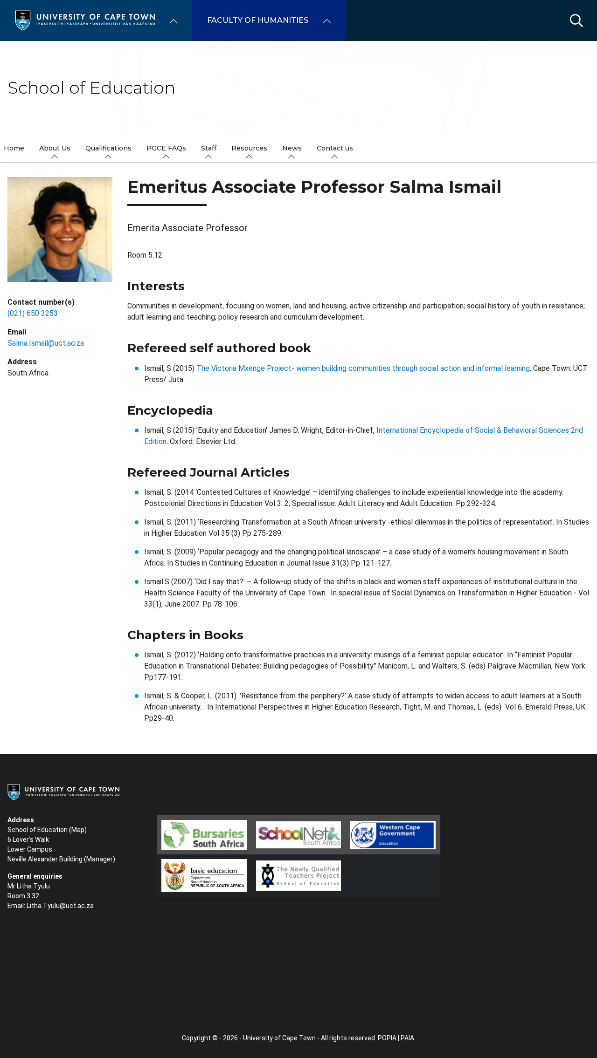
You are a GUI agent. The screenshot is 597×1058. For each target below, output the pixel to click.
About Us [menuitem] (54, 148)
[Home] (85, 19)
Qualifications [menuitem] (108, 148)
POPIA (387, 1038)
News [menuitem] (292, 148)
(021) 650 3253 (32, 313)
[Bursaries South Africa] (204, 835)
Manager (99, 859)
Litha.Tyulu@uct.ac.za (60, 905)
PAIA (407, 1038)
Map (77, 829)
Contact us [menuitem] (335, 148)
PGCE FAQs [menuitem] (166, 148)
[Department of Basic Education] (204, 875)
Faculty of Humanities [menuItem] (257, 20)
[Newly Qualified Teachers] (298, 875)
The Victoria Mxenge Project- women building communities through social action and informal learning (363, 368)
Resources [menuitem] (249, 148)
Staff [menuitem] (208, 148)
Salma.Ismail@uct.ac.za (45, 343)
